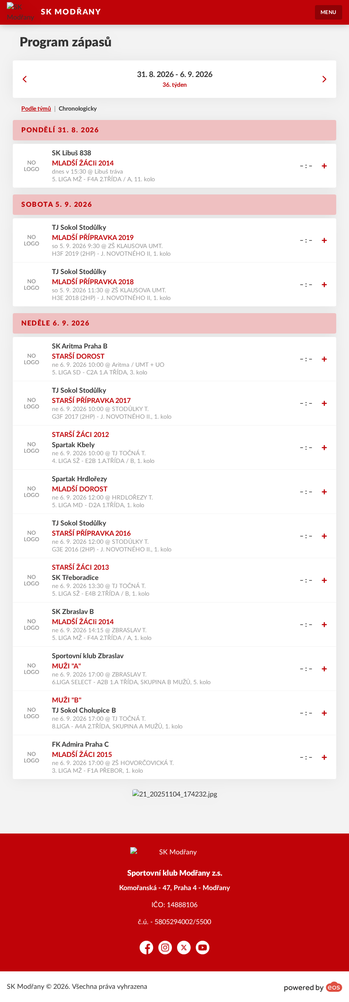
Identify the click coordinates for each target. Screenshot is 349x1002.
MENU (328, 12)
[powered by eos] (313, 987)
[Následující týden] (324, 79)
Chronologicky (78, 109)
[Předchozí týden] (24, 79)
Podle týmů (36, 109)
